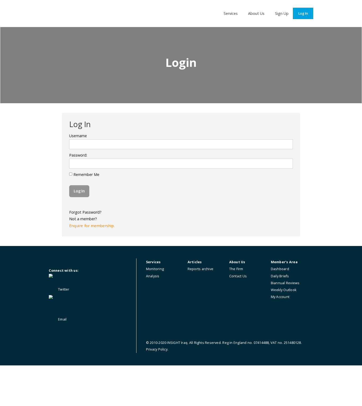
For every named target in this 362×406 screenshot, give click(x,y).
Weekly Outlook (283, 290)
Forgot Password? (85, 212)
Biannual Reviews (285, 283)
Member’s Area (284, 262)
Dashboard (280, 269)
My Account (280, 297)
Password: (78, 155)
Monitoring (155, 269)
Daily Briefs (280, 276)
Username (78, 135)
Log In (303, 13)
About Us (256, 13)
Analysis (153, 276)
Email (62, 319)
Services (231, 13)
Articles (195, 262)
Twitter (63, 289)
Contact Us (238, 276)
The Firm (236, 269)
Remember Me (85, 174)
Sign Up (282, 13)
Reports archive (200, 269)
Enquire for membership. (92, 225)
